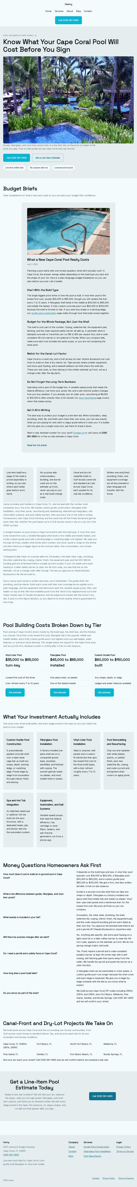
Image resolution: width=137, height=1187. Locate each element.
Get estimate (15, 692)
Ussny (68, 4)
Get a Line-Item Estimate (47, 157)
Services (59, 11)
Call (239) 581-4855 (68, 20)
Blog (78, 11)
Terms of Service (125, 1151)
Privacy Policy (123, 1147)
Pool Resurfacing (92, 1156)
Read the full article (37, 445)
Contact (88, 11)
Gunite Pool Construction (96, 1147)
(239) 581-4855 (11, 1154)
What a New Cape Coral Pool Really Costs (58, 259)
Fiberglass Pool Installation (97, 1151)
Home (48, 11)
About (70, 11)
